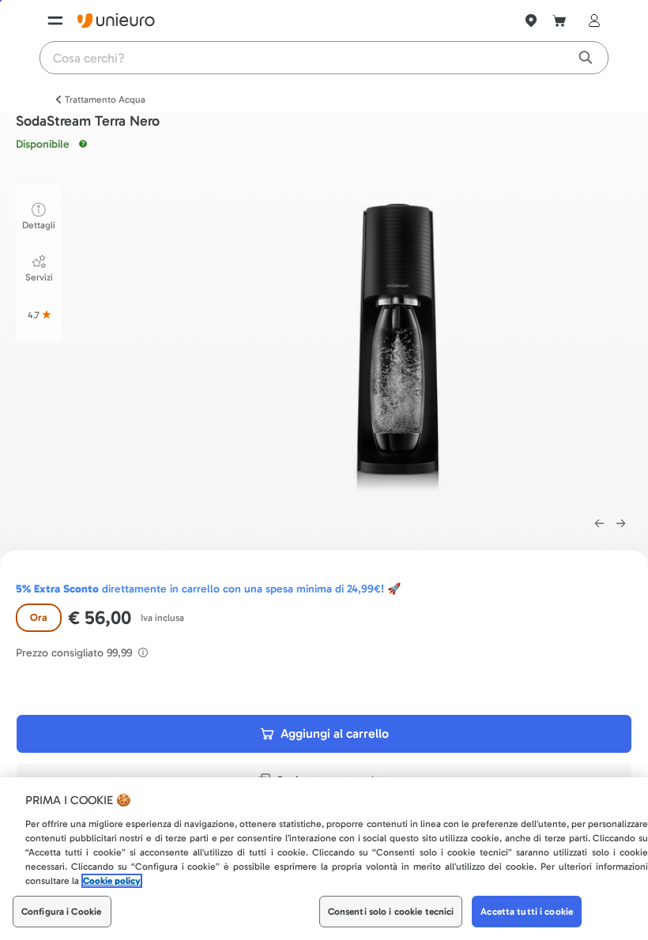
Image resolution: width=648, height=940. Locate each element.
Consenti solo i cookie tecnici (391, 911)
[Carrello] (559, 20)
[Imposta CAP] (531, 20)
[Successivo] (621, 524)
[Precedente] (599, 524)
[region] (324, 858)
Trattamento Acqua (105, 99)
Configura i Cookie (61, 911)
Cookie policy (112, 880)
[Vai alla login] (591, 20)
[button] (401, 341)
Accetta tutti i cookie (526, 911)
